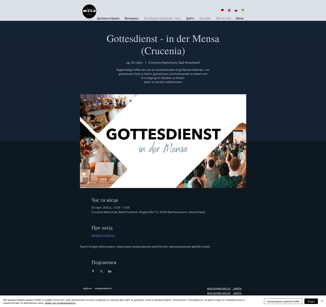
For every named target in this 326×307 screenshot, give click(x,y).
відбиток (87, 288)
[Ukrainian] (242, 10)
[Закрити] (322, 301)
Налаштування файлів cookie (283, 301)
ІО (229, 293)
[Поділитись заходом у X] (101, 271)
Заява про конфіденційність (60, 302)
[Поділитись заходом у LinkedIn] (109, 271)
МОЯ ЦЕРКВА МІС (217, 288)
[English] (229, 10)
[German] (222, 10)
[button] (223, 18)
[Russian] (236, 10)
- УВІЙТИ (236, 293)
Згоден (311, 301)
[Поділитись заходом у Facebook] (93, 271)
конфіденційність (103, 288)
